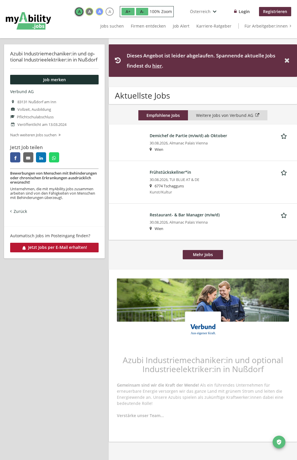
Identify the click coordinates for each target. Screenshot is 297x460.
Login (244, 11)
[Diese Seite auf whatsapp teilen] (54, 157)
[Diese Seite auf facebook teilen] (15, 157)
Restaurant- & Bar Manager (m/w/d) (185, 215)
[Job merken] (285, 135)
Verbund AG (22, 91)
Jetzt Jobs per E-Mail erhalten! (57, 247)
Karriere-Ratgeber (213, 26)
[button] (288, 60)
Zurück (20, 211)
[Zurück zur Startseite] (28, 21)
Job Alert (181, 26)
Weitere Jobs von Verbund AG (224, 115)
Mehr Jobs (203, 254)
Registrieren (275, 11)
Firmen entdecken (148, 26)
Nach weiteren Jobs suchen (33, 135)
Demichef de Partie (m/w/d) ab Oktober (188, 135)
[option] (79, 12)
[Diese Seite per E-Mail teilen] (28, 157)
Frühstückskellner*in (170, 172)
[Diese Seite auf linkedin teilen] (41, 157)
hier (157, 65)
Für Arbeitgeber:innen (266, 26)
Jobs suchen (112, 26)
